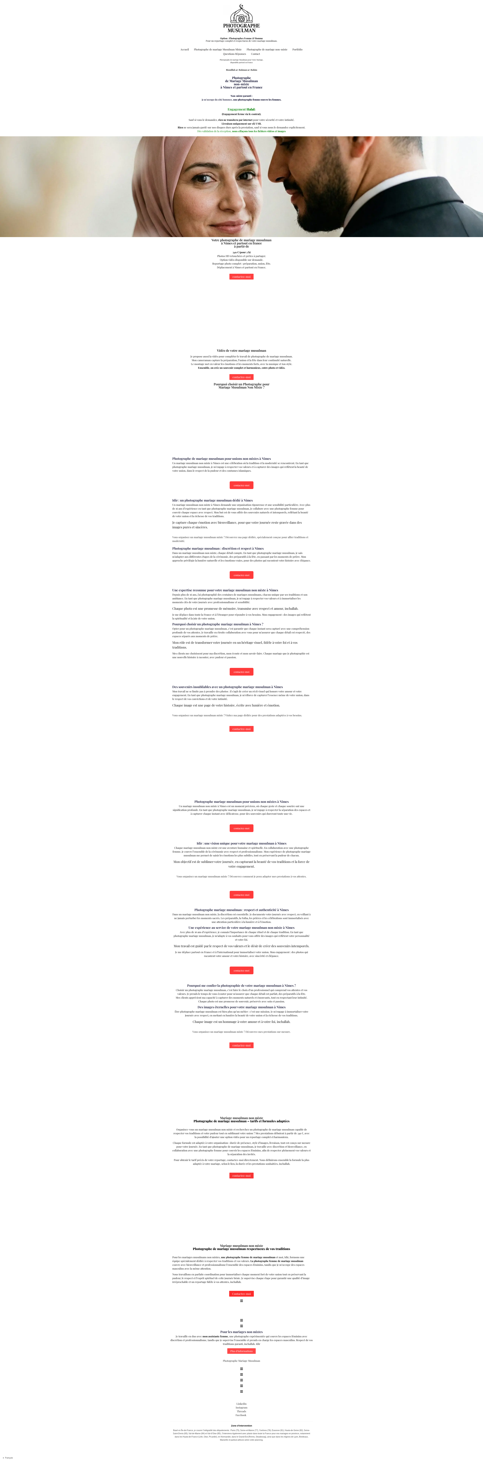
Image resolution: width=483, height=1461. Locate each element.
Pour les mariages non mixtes (241, 1332)
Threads (241, 1411)
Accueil (184, 49)
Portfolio (297, 49)
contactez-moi (241, 485)
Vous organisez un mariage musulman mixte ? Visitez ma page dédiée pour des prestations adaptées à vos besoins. (237, 715)
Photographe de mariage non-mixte (267, 49)
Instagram (241, 1407)
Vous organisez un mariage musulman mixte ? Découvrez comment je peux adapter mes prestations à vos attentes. (241, 876)
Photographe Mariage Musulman (241, 1360)
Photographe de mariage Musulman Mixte (218, 49)
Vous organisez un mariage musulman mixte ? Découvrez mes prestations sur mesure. (241, 1031)
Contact (255, 53)
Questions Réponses (234, 53)
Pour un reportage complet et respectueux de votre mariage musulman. (241, 39)
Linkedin (241, 1403)
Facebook (242, 1415)
